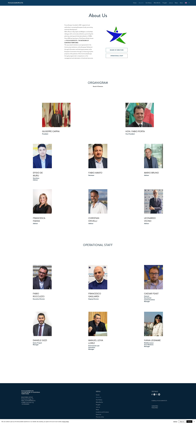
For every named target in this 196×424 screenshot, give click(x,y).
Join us (98, 407)
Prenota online (100, 417)
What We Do (99, 402)
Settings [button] (175, 421)
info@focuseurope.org (27, 402)
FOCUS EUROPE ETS (15, 3)
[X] (157, 394)
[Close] (194, 421)
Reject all (182, 421)
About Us (98, 397)
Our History (99, 399)
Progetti (98, 404)
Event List (98, 414)
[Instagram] (154, 394)
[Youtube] (159, 394)
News (97, 409)
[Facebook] (152, 394)
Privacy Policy (65, 421)
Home (97, 395)
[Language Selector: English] (187, 3)
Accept (189, 421)
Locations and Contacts (102, 412)
